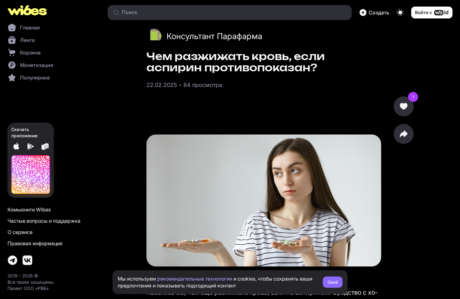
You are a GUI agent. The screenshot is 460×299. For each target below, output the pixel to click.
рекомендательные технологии (194, 279)
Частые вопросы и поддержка (44, 221)
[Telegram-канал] (13, 260)
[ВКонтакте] (28, 260)
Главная (30, 27)
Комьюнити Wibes (29, 209)
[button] (374, 12)
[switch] (400, 12)
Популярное (35, 77)
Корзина (30, 52)
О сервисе (20, 232)
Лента (27, 40)
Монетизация (36, 65)
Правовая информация (35, 243)
